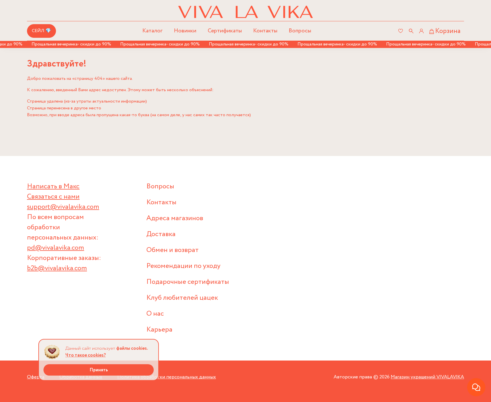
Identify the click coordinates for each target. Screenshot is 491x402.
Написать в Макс (53, 186)
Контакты (265, 31)
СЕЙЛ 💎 (41, 31)
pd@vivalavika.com (55, 248)
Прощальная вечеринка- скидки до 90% (65, 44)
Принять (99, 370)
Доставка (161, 234)
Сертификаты (225, 31)
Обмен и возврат (172, 250)
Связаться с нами (53, 197)
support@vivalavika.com (63, 207)
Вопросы (300, 31)
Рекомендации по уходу (183, 266)
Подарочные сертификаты (187, 282)
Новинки (185, 31)
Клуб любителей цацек (182, 298)
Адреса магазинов (174, 218)
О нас (155, 314)
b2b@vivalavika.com (57, 268)
